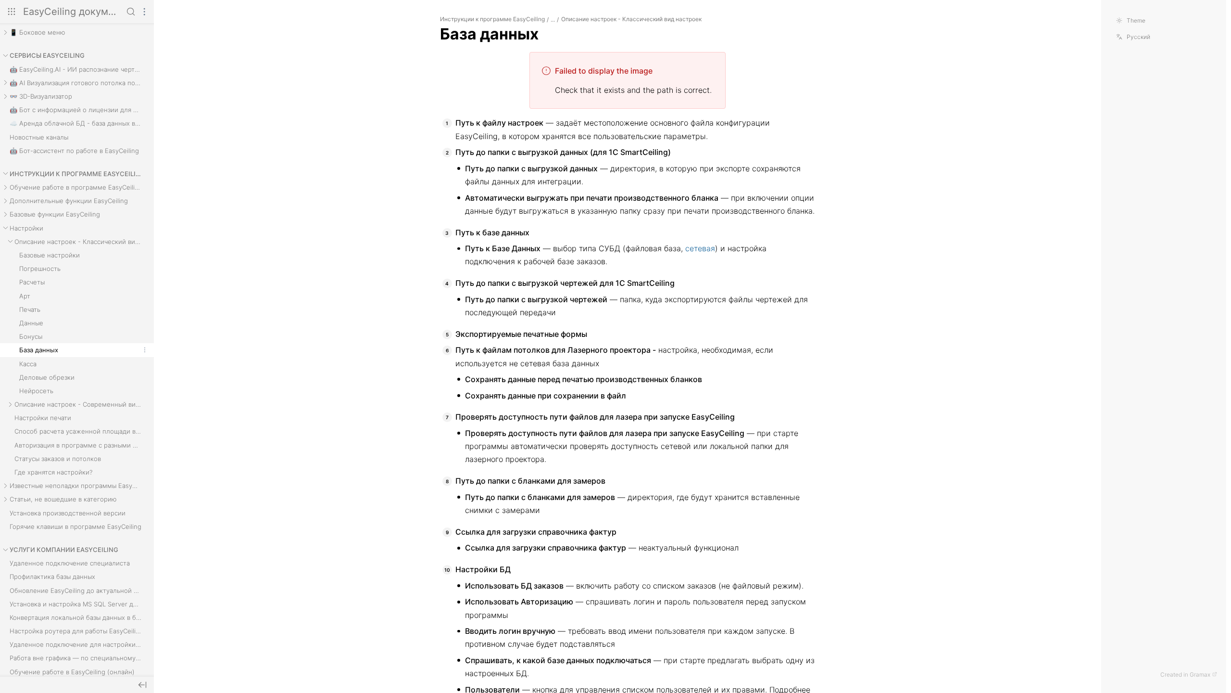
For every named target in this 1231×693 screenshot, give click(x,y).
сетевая (700, 248)
